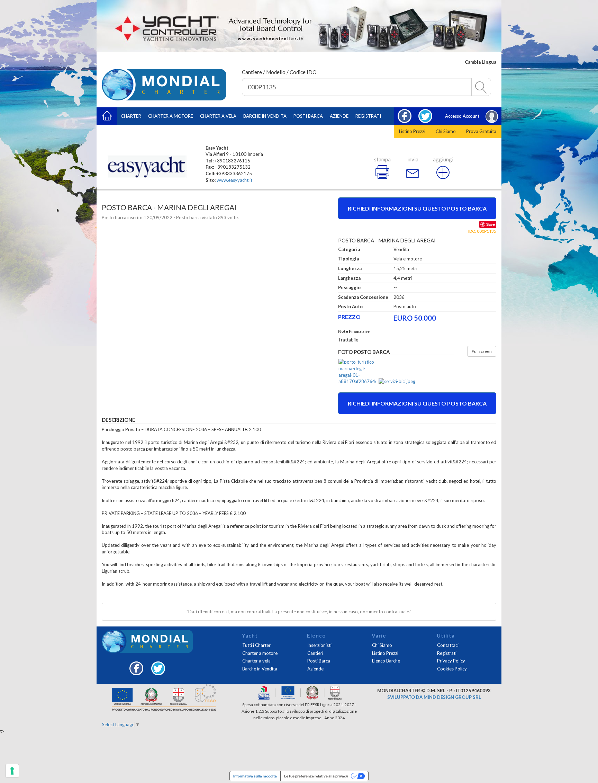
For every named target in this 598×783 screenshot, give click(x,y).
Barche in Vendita (259, 668)
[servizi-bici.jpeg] (397, 381)
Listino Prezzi (412, 131)
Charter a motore (170, 116)
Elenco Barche (386, 661)
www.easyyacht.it (234, 180)
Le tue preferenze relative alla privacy (316, 776)
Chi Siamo (446, 131)
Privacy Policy (451, 661)
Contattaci (448, 645)
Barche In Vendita (265, 116)
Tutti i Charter (256, 645)
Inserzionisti (319, 645)
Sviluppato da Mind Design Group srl (434, 697)
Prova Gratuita (481, 131)
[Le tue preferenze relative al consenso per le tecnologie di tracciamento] (12, 770)
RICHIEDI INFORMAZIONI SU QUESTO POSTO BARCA (417, 403)
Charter (131, 116)
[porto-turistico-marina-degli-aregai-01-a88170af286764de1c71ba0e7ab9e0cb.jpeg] (357, 371)
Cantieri (315, 653)
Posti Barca (308, 116)
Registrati (368, 116)
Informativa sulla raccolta (255, 776)
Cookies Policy (452, 668)
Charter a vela (218, 116)
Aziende (339, 116)
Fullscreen (482, 351)
